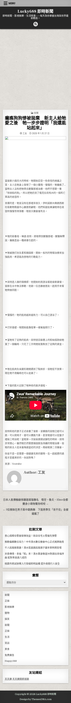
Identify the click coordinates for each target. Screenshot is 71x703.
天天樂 (8, 679)
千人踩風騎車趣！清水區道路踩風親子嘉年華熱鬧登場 (33, 547)
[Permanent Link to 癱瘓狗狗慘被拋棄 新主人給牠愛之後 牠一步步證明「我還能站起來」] (35, 156)
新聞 (36, 112)
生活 (7, 637)
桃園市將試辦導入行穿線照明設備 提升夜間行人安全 (32, 563)
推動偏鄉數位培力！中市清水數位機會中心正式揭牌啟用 (34, 541)
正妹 (7, 600)
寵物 (7, 613)
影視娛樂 (9, 606)
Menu (12, 3)
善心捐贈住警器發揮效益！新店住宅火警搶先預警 (31, 535)
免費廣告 (9, 655)
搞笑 (7, 619)
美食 (7, 649)
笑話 (7, 643)
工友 (25, 133)
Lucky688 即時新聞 (35, 11)
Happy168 (11, 661)
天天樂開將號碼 (20, 679)
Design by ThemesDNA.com (36, 699)
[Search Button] (35, 24)
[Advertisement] (35, 66)
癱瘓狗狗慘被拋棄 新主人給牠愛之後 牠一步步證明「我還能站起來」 (35, 123)
